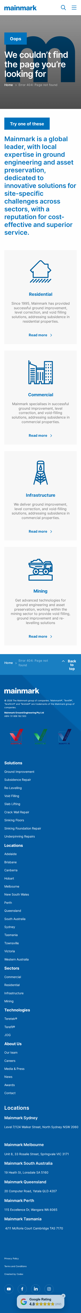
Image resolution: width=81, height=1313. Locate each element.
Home (8, 85)
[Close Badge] (63, 1296)
